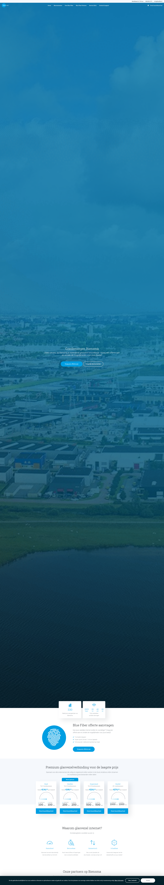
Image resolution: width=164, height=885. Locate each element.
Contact (104, 5)
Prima (148, 880)
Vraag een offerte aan (71, 364)
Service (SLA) (92, 5)
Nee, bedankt (132, 880)
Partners (81, 5)
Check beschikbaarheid (46, 811)
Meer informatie (119, 880)
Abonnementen (58, 5)
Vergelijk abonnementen (93, 364)
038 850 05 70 (148, 1)
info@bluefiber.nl (158, 1)
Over (69, 5)
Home (49, 5)
